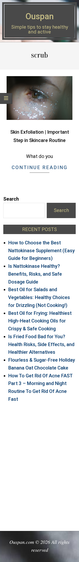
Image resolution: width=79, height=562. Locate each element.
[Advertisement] (39, 464)
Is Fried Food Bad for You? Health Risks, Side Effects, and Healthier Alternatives (41, 344)
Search (11, 199)
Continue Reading (40, 167)
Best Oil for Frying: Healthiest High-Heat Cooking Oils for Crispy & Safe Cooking (40, 321)
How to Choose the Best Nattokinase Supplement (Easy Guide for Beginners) (41, 250)
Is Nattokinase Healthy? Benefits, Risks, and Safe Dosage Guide (35, 274)
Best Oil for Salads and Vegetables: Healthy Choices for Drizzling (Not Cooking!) (39, 297)
